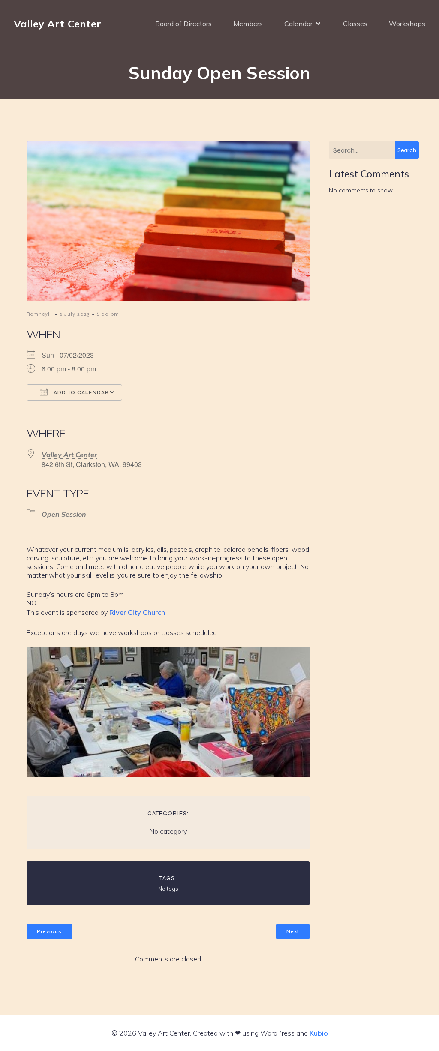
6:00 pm (108, 314)
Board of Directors (183, 23)
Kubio (319, 1033)
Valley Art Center (69, 454)
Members (248, 23)
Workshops (407, 23)
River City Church (137, 612)
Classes (355, 23)
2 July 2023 (75, 314)
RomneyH (39, 314)
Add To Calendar (80, 392)
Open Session (64, 514)
